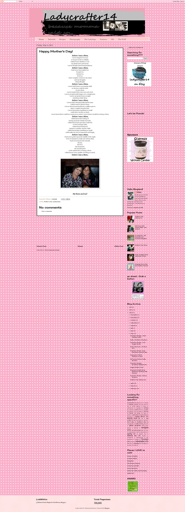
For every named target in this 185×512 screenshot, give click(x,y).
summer (144, 435)
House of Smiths (132, 456)
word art (129, 445)
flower (131, 413)
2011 (130, 312)
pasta (147, 423)
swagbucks (130, 437)
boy (128, 406)
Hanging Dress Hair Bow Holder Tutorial (141, 264)
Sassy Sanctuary (132, 468)
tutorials (140, 441)
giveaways (130, 416)
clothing (146, 408)
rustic (147, 430)
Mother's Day (48, 201)
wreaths (135, 445)
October (133, 320)
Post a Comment (47, 211)
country (131, 409)
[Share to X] (65, 199)
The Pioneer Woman (133, 463)
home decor (140, 416)
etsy (136, 411)
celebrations (130, 408)
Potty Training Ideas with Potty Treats (141, 255)
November (134, 317)
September (134, 323)
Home (41, 39)
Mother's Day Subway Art (139, 217)
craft (136, 409)
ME (112, 39)
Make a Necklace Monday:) (138, 340)
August (133, 325)
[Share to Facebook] (67, 199)
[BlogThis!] (64, 199)
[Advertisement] (80, 231)
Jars (142, 418)
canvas (144, 406)
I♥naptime (130, 461)
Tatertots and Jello (133, 466)
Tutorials (51, 39)
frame (138, 413)
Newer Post (41, 246)
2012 (130, 310)
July (132, 328)
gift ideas (136, 415)
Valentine (137, 443)
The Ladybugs (90, 39)
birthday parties (133, 404)
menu (145, 420)
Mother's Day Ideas (141, 245)
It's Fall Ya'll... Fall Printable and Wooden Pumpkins (141, 237)
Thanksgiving (139, 437)
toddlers (137, 439)
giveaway (144, 415)
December (134, 315)
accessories (131, 403)
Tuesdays (144, 439)
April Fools (140, 402)
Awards (146, 402)
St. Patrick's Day (141, 434)
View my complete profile (135, 207)
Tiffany (139, 192)
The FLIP (122, 39)
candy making (136, 406)
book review (143, 404)
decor (141, 409)
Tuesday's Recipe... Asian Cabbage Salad (138, 336)
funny (144, 413)
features (140, 411)
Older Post (118, 246)
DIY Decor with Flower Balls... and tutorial (140, 227)
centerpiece (139, 408)
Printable (136, 428)
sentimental (56, 201)
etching (131, 411)
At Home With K (132, 458)
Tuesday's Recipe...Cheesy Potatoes (138, 376)
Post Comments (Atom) (52, 250)
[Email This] (62, 199)
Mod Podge (130, 422)
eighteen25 (130, 473)
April (132, 383)
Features (103, 39)
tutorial (132, 441)
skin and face (143, 432)
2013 (130, 307)
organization (130, 423)
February (134, 388)
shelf (137, 432)
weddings (144, 443)
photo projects (135, 425)
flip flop (146, 411)
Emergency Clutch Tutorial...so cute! (136, 355)
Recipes (62, 39)
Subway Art (132, 436)
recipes (144, 427)
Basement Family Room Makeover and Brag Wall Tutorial (138, 371)
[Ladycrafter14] (138, 293)
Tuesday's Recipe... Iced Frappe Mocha (137, 343)
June (132, 331)
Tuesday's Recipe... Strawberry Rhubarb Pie (138, 364)
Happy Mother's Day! (136, 367)
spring (129, 434)
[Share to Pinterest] (69, 199)
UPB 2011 (129, 443)
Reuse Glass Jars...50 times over (138, 347)
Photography (75, 39)
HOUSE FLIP (132, 418)
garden (129, 415)
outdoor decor (139, 423)
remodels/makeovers (137, 430)
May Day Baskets (137, 420)
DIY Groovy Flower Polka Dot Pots (138, 359)
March (133, 386)
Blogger (107, 508)
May (132, 333)
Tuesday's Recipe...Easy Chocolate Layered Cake (138, 351)
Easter (146, 409)
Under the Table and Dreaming (137, 471)
